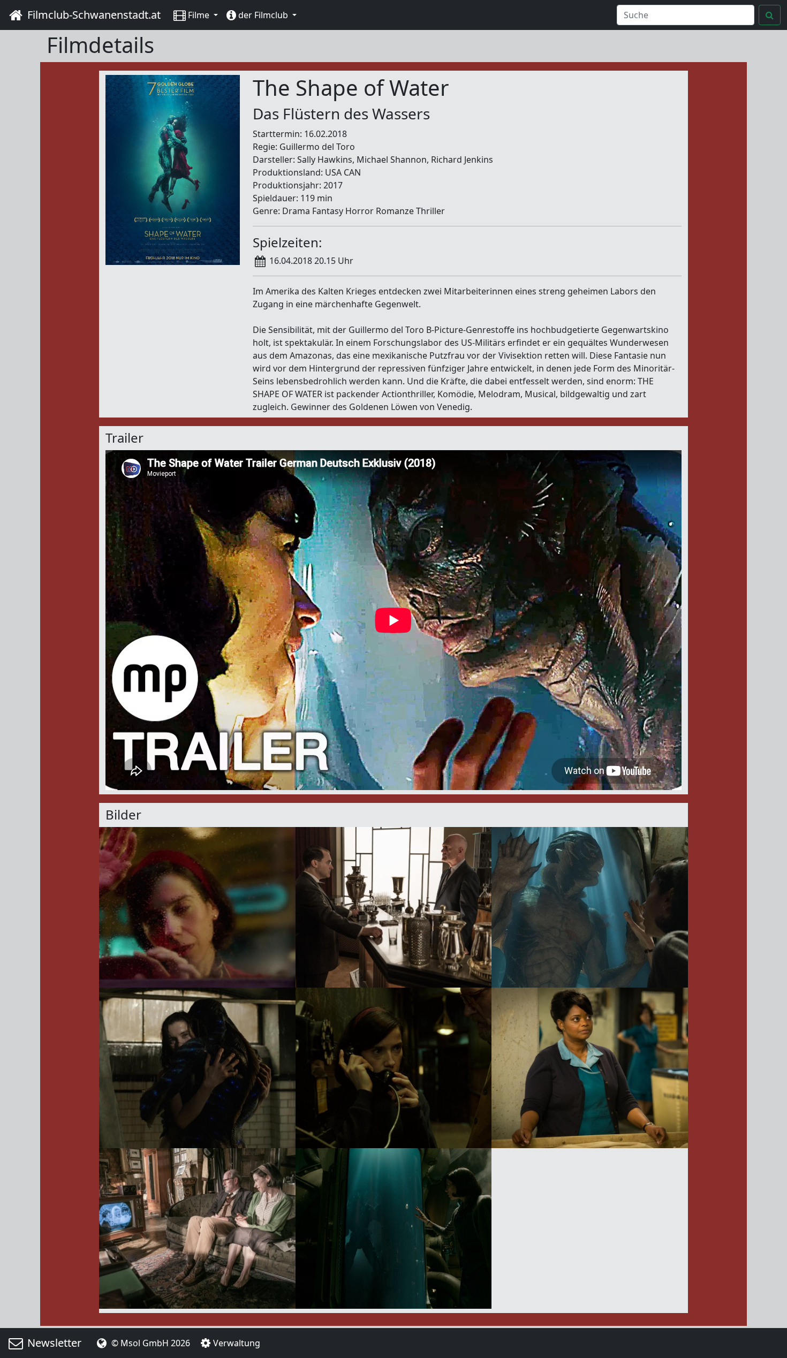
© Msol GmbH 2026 (149, 1343)
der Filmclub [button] (263, 15)
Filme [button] (198, 15)
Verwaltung (236, 1343)
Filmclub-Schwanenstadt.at (93, 14)
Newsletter (53, 1343)
